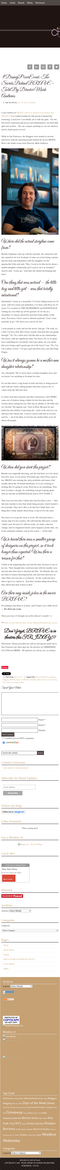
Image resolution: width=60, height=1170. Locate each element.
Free (4, 1113)
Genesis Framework (45, 1163)
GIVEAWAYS (9, 964)
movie (50, 680)
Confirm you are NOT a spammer (19, 738)
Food (55, 1107)
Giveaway (14, 1112)
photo (24, 1124)
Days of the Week (34, 1103)
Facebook (35, 1107)
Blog (45, 1099)
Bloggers (6, 680)
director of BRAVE (22, 680)
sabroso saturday (27, 1129)
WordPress (26, 1166)
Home (4, 3)
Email (41, 725)
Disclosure (40, 3)
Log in (36, 1166)
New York (43, 1118)
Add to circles (7, 879)
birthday (40, 1099)
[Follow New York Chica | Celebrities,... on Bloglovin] (13, 813)
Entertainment (20, 1107)
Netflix (35, 1118)
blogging (7, 1103)
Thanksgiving (7, 1135)
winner (38, 1135)
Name (41, 720)
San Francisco (7, 682)
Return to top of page (30, 1160)
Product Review (35, 1123)
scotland (15, 682)
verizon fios (31, 1135)
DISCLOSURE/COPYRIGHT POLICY (19, 959)
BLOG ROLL (9, 950)
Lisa (18, 103)
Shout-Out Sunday (41, 1129)
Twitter (23, 1134)
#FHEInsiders (8, 1098)
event (28, 1107)
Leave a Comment (29, 103)
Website (42, 730)
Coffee (20, 1103)
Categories (5, 926)
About (12, 3)
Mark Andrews (43, 680)
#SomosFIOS (18, 1099)
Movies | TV (18, 677)
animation (52, 677)
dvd (4, 1107)
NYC (18, 1123)
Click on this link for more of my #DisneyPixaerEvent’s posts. (31, 623)
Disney (51, 1103)
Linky (35, 1113)
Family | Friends (45, 1107)
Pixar (55, 680)
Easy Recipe (11, 1107)
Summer (53, 1129)
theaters (21, 682)
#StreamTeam (30, 1098)
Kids (30, 1113)
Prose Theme (27, 1163)
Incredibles (33, 680)
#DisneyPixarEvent (42, 677)
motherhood (8, 1118)
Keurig (25, 1113)
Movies (26, 1118)
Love (39, 1113)
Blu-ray (14, 1103)
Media (30, 3)
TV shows (15, 1135)
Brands (21, 3)
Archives (4, 911)
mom (44, 1112)
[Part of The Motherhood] (13, 1058)
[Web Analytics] (8, 1000)
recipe (18, 1129)
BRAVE (12, 680)
